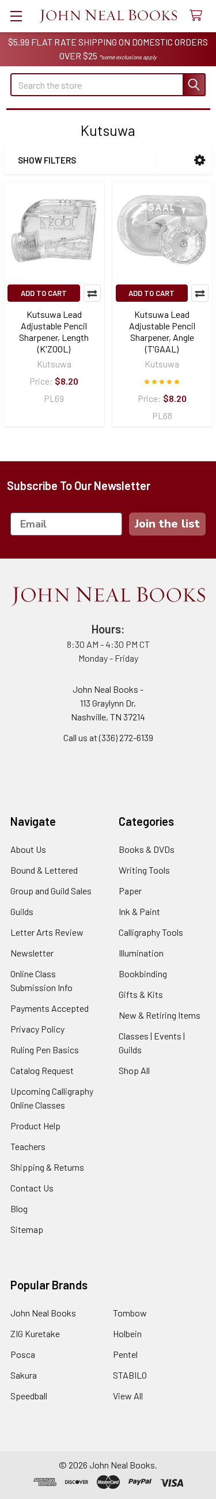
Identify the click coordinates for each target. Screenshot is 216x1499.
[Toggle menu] (16, 16)
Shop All (134, 1070)
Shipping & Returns (47, 1167)
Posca (22, 1354)
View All (128, 1395)
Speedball (28, 1395)
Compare (92, 293)
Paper (130, 890)
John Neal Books (43, 1312)
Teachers (28, 1146)
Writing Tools (144, 869)
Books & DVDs (147, 849)
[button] (199, 160)
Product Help (35, 1125)
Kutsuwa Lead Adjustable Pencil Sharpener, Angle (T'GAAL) (162, 331)
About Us (28, 849)
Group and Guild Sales (51, 890)
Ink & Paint (139, 911)
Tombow (130, 1312)
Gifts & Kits (141, 994)
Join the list (167, 524)
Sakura (23, 1374)
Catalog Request (42, 1070)
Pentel (125, 1354)
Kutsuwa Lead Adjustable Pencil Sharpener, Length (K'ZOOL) (54, 331)
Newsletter (32, 952)
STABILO (130, 1374)
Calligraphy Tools (151, 932)
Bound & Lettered (44, 869)
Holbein (127, 1333)
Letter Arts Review (47, 932)
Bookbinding (143, 973)
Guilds (21, 911)
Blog (19, 1208)
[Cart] (198, 16)
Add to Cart (44, 293)
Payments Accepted (49, 1008)
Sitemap (26, 1229)
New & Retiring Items (159, 1015)
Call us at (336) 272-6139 (108, 737)
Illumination (141, 952)
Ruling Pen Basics (44, 1049)
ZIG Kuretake (35, 1333)
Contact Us (32, 1187)
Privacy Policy (37, 1028)
